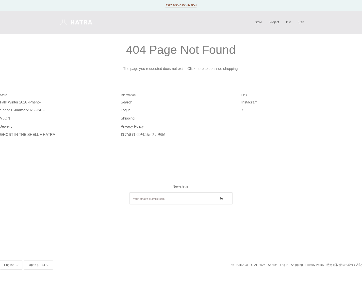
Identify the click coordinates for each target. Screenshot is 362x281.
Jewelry (6, 126)
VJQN (5, 118)
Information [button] (128, 95)
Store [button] (3, 95)
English (9, 264)
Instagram (249, 102)
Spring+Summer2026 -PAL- (22, 110)
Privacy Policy (132, 126)
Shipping (127, 118)
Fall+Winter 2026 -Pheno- (20, 102)
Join (222, 198)
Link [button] (244, 95)
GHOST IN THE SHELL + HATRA (27, 135)
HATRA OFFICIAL (246, 264)
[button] (258, 22)
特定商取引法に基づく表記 (143, 135)
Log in (125, 110)
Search (126, 102)
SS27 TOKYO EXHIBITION (181, 5)
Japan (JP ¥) (36, 264)
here (200, 69)
